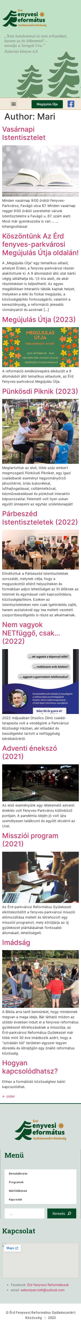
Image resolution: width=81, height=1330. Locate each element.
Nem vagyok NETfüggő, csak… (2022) (31, 632)
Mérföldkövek (18, 1190)
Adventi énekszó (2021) (29, 752)
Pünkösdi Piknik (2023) (40, 391)
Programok (16, 1182)
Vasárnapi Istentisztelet (24, 133)
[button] (13, 103)
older (8, 1096)
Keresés (58, 1213)
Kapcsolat (15, 1199)
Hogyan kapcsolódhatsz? (30, 1067)
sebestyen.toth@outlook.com (43, 1290)
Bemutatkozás (18, 1173)
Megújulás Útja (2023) (39, 319)
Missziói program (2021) (30, 839)
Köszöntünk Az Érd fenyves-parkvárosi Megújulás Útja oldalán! (40, 244)
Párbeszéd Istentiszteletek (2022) (40, 517)
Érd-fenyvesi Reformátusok (48, 1285)
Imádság (16, 942)
